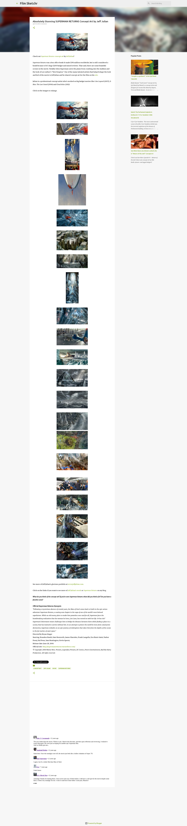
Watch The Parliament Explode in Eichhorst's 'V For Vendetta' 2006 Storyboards (141, 115)
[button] (34, 28)
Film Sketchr (28, 3)
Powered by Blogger (94, 823)
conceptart (37, 668)
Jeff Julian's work (74, 590)
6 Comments (43, 24)
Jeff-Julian (47, 668)
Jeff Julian (70, 56)
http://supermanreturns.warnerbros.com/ (59, 647)
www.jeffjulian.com (75, 584)
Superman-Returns (64, 668)
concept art (52, 56)
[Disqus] (72, 709)
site (96, 75)
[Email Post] (34, 666)
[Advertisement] (72, 803)
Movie (54, 668)
